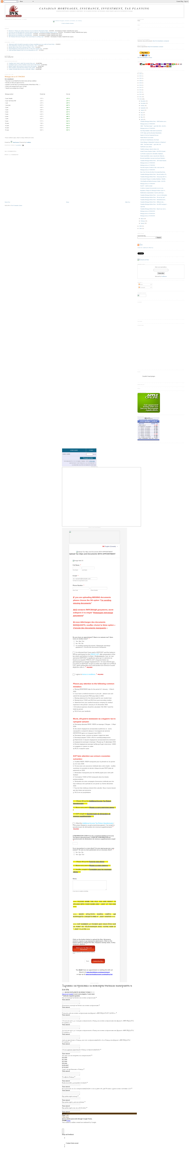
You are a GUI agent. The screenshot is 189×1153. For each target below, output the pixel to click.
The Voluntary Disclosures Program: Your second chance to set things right (26, 36)
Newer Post (7, 202)
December (143, 101)
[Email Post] (22, 145)
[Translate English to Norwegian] (151, 66)
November (143, 103)
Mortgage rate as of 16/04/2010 (147, 169)
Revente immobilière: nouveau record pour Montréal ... (153, 158)
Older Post (127, 202)
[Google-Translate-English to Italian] (175, 64)
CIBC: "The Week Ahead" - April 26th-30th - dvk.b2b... (153, 126)
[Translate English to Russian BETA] (165, 66)
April (142, 119)
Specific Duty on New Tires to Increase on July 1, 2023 (21, 47)
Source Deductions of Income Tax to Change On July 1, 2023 (23, 45)
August (142, 110)
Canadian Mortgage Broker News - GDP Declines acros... (153, 121)
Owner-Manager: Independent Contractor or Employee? (153, 142)
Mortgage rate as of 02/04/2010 (147, 213)
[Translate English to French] (165, 64)
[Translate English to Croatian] (151, 64)
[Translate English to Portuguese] (157, 66)
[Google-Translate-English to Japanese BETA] (178, 64)
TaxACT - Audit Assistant (146, 186)
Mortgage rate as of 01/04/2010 (147, 215)
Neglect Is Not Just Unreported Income (149, 135)
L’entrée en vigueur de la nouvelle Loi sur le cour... (152, 188)
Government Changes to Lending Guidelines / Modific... (153, 179)
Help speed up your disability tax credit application (20, 33)
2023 (140, 76)
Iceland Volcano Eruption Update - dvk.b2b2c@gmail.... (153, 151)
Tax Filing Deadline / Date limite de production (151, 130)
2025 (140, 73)
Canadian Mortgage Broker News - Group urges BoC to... (153, 176)
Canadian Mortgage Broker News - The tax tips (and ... (153, 197)
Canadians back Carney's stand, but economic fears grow (22, 63)
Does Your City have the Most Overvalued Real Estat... (153, 172)
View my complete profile (145, 247)
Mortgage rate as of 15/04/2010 (147, 183)
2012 (140, 94)
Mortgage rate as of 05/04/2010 (147, 211)
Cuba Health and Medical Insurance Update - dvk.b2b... (153, 181)
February (143, 221)
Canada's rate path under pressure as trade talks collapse (22, 69)
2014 (140, 90)
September (143, 108)
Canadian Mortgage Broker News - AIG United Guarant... (153, 160)
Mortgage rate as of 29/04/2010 (147, 123)
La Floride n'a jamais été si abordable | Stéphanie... (152, 153)
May (142, 117)
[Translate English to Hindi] (173, 64)
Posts (141, 284)
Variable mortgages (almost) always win (149, 149)
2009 (140, 226)
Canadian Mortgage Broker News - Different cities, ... (152, 202)
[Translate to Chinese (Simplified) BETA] (146, 64)
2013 (140, 92)
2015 (140, 87)
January (143, 223)
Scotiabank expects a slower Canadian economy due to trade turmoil (24, 64)
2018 (140, 83)
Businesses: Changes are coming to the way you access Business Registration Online (28, 30)
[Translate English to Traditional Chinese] (149, 64)
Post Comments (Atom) (16, 205)
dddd (141, 244)
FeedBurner (164, 276)
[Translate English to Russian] (162, 66)
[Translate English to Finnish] (162, 64)
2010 (140, 99)
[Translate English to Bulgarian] (143, 64)
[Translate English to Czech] (154, 64)
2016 (140, 85)
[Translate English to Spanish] (167, 66)
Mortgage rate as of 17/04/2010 (15, 76)
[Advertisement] (40, 199)
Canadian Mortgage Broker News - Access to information (153, 195)
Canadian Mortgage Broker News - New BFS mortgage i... (153, 204)
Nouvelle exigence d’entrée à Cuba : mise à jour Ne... (152, 167)
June (142, 115)
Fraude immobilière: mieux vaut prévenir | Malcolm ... (152, 156)
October (143, 105)
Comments (142, 287)
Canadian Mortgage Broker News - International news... (153, 199)
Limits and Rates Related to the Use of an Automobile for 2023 (23, 50)
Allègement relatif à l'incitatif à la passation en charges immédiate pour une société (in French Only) (32, 44)
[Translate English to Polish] (154, 66)
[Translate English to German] (167, 64)
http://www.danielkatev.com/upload (161, 41)
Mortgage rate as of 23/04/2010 (147, 128)
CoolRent (28, 142)
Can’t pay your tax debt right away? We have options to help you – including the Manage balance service (33, 32)
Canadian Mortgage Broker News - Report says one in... (153, 209)
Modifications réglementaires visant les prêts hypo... (152, 192)
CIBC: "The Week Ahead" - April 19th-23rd (150, 144)
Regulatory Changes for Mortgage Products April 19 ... (153, 190)
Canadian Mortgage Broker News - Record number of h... (153, 174)
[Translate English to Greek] (170, 64)
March (142, 218)
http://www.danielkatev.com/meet (155, 46)
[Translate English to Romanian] (159, 66)
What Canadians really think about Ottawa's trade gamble (22, 67)
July (142, 112)
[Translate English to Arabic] (141, 64)
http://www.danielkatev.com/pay (145, 57)
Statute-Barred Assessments (146, 137)
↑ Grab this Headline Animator (67, 23)
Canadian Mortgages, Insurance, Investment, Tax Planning (94, 8)
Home (67, 202)
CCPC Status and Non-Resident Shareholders (151, 133)
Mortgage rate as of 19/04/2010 (147, 163)
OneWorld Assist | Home (146, 146)
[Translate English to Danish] (157, 64)
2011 (140, 96)
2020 (140, 80)
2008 (140, 228)
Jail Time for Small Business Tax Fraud (149, 140)
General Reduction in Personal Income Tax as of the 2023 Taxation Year (25, 48)
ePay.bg (92, 461)
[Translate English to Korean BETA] (181, 64)
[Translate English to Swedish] (170, 66)
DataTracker (16, 142)
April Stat (142, 206)
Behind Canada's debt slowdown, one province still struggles (23, 66)
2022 (140, 78)
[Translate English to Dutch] (159, 64)
